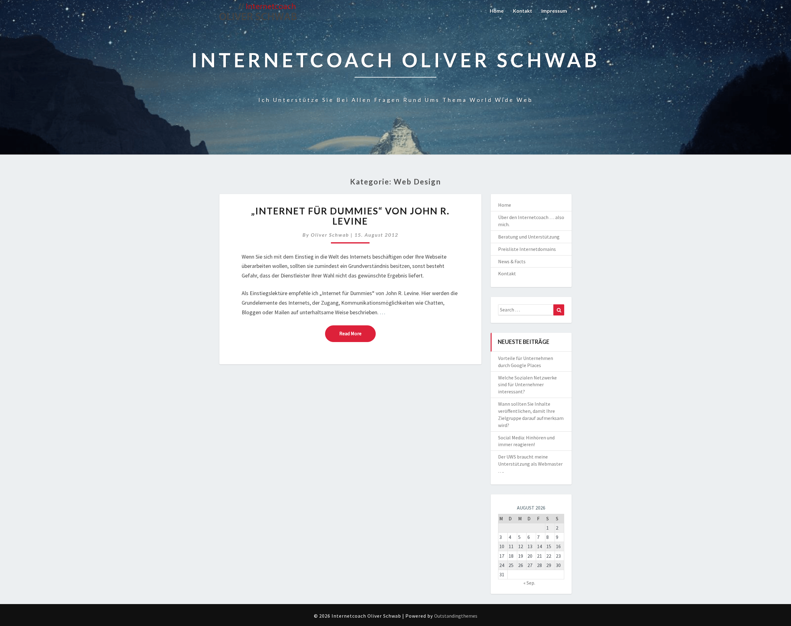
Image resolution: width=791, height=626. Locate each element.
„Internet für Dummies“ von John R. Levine (350, 215)
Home (497, 11)
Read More (357, 333)
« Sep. (529, 583)
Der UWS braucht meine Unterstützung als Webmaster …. (530, 464)
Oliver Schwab (330, 235)
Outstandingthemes (455, 616)
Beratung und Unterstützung (529, 237)
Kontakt (522, 11)
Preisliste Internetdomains (527, 249)
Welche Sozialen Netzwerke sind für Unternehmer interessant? (527, 384)
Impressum (554, 11)
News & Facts (512, 261)
